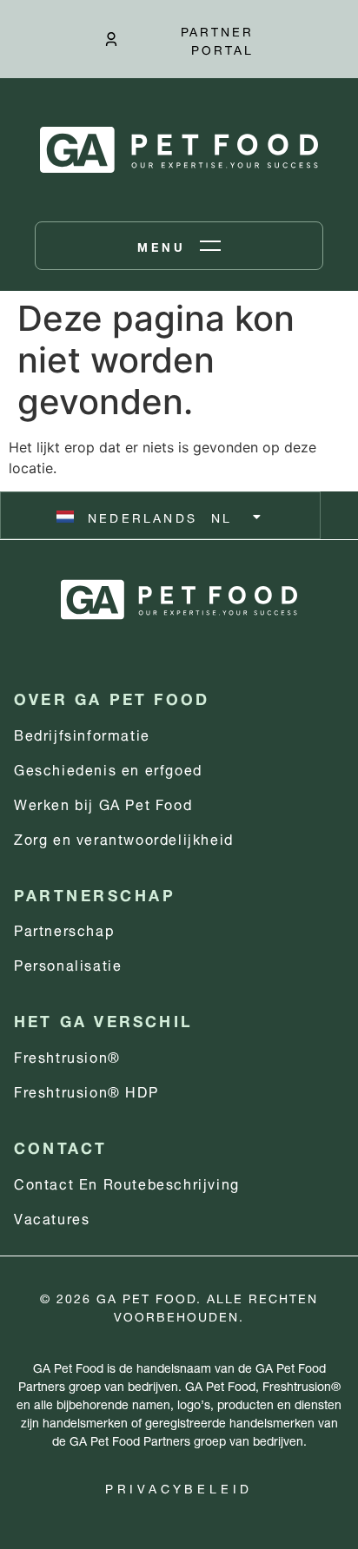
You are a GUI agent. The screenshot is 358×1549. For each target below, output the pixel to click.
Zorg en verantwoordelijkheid (124, 837)
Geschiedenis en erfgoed (108, 768)
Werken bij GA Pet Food (103, 802)
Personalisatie (68, 963)
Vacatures (52, 1216)
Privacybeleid (179, 1487)
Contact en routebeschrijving (127, 1182)
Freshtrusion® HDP (86, 1090)
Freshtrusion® (67, 1055)
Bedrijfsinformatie (82, 733)
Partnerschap (64, 928)
